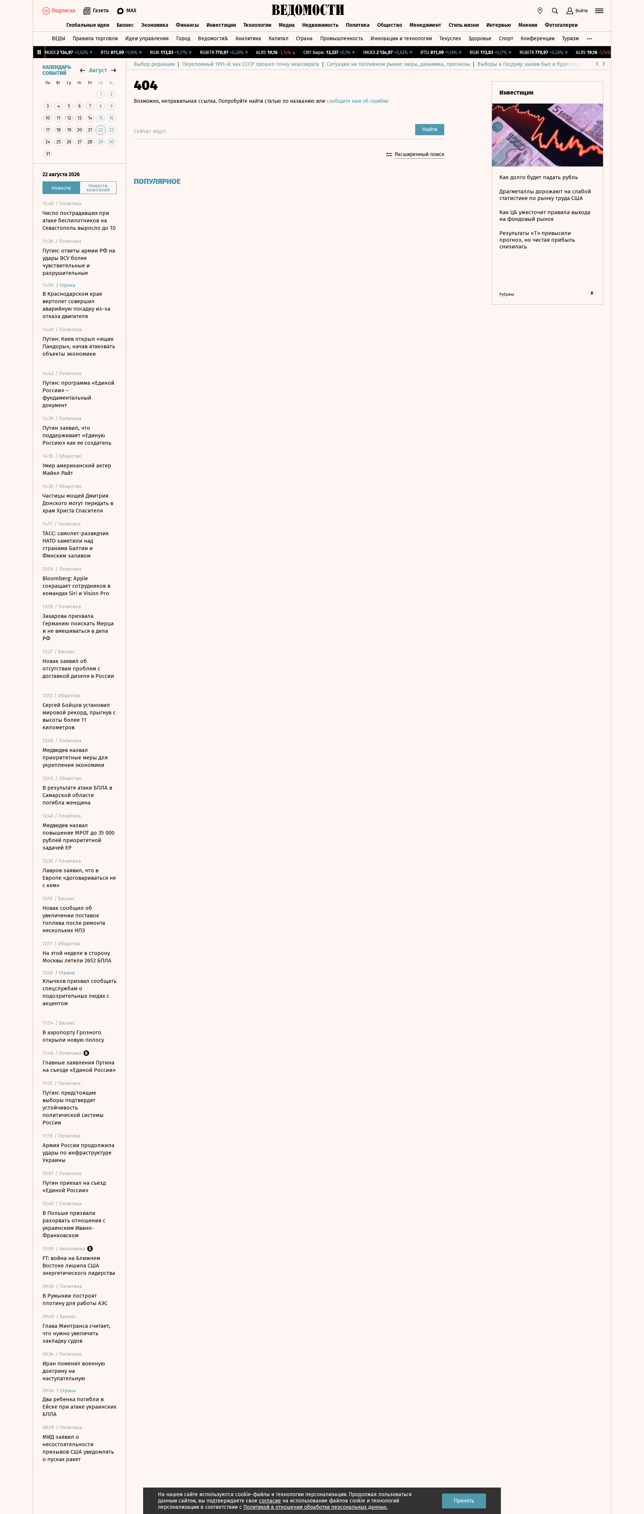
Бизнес (125, 25)
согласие (270, 1501)
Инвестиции (221, 25)
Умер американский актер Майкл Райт (76, 469)
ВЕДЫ (58, 38)
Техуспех (450, 38)
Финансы (187, 25)
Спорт (506, 38)
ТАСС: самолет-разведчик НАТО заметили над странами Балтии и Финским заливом (75, 544)
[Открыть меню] (599, 11)
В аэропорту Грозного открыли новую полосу (73, 1036)
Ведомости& (213, 38)
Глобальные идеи (87, 25)
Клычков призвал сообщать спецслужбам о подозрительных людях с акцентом (79, 992)
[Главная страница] (308, 11)
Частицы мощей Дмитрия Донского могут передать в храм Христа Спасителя (77, 503)
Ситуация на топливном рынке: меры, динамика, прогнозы (398, 64)
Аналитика (248, 38)
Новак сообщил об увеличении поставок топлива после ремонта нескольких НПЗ (73, 919)
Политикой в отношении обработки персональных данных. (315, 1507)
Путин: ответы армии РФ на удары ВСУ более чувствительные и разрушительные (78, 261)
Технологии (257, 25)
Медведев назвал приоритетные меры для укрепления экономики (75, 757)
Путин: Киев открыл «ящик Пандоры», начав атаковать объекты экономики (78, 346)
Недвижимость (320, 25)
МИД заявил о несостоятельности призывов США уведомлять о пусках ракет (78, 1448)
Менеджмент (425, 25)
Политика (358, 25)
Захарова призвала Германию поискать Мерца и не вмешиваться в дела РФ (78, 627)
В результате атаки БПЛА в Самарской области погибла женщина (77, 795)
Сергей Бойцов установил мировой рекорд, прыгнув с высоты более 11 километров (79, 716)
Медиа (287, 25)
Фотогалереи (561, 25)
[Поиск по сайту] (555, 11)
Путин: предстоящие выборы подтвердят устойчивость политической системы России (73, 1107)
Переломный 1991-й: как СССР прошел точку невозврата (250, 64)
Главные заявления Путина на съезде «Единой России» (79, 1066)
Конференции (538, 38)
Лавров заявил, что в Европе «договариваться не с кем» (79, 878)
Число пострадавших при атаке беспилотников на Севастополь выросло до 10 (79, 220)
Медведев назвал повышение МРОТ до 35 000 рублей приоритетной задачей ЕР (78, 836)
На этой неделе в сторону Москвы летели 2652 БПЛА (76, 957)
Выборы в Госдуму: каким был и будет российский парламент (552, 64)
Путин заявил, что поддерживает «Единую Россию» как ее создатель (76, 435)
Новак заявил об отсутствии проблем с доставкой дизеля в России (78, 668)
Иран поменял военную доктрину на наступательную (73, 1371)
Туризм (570, 38)
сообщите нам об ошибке (357, 101)
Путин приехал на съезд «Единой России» (74, 1187)
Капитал (278, 38)
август (98, 70)
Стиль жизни (464, 25)
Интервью (498, 25)
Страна (304, 38)
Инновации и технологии (401, 38)
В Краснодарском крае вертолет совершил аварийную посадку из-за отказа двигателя (76, 305)
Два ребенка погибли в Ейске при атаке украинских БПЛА (79, 1407)
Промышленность (341, 38)
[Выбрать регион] (540, 11)
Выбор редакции (154, 64)
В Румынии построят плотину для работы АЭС (74, 1299)
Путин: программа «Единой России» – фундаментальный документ (78, 394)
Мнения (527, 25)
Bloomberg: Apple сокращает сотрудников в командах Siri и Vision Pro (76, 586)
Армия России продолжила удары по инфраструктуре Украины (78, 1153)
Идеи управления (147, 38)
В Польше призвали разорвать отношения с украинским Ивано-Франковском (73, 1224)
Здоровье (480, 38)
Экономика (154, 25)
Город (183, 38)
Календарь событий (56, 70)
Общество (389, 25)
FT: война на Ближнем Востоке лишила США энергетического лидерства (78, 1265)
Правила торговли (95, 38)
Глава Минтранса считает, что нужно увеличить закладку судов (76, 1333)
